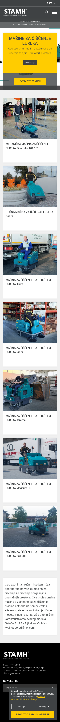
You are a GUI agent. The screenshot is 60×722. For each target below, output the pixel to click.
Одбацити (44, 706)
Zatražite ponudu (30, 81)
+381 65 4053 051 (31, 670)
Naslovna (23, 22)
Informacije (30, 62)
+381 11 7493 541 (14, 670)
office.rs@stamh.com (12, 673)
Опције (21, 706)
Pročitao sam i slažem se (33, 714)
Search (46, 12)
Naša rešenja (35, 22)
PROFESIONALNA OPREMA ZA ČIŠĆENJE (31, 25)
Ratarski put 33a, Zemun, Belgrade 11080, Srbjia (23, 668)
